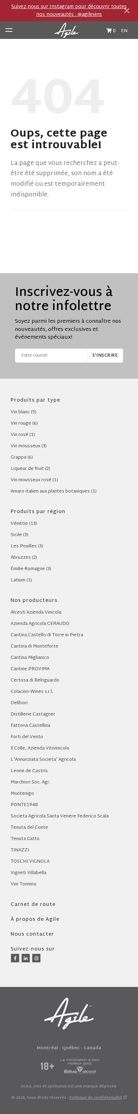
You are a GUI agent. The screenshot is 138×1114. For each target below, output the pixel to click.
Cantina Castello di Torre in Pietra (47, 635)
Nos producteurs (34, 600)
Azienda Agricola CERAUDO (40, 624)
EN (124, 31)
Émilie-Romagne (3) (31, 569)
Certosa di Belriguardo (35, 680)
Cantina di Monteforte (34, 646)
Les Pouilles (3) (27, 546)
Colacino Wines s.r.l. (32, 692)
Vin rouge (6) (24, 423)
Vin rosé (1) (23, 435)
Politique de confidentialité (95, 1097)
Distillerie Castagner (33, 714)
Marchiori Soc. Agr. (30, 782)
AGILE (26, 1086)
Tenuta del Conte (29, 827)
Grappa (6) (22, 457)
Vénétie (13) (24, 523)
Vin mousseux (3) (29, 446)
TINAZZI (20, 850)
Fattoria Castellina (30, 726)
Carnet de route (33, 904)
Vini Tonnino (23, 884)
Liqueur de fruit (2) (30, 469)
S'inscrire (105, 356)
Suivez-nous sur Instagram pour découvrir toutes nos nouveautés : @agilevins (69, 10)
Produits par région (38, 511)
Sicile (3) (19, 535)
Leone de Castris (29, 771)
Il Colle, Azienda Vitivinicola (40, 748)
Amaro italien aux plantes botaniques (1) (54, 491)
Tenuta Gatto (25, 839)
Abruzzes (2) (24, 557)
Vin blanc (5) (23, 412)
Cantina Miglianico (30, 658)
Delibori (19, 703)
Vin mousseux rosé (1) (34, 480)
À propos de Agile (35, 919)
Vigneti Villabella (28, 873)
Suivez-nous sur (33, 949)
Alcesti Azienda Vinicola (36, 612)
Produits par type (35, 400)
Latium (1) (21, 580)
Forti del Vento (27, 737)
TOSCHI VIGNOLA (30, 861)
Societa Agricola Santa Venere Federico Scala (60, 816)
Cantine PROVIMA (30, 669)
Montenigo (22, 793)
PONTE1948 (24, 805)
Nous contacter (32, 934)
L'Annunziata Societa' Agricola (43, 760)
